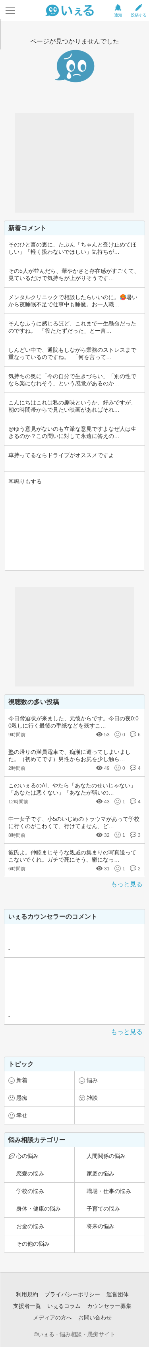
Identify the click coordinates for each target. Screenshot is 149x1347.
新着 (21, 1080)
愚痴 (21, 1098)
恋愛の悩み (30, 1173)
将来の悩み (100, 1226)
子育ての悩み (103, 1208)
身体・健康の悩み (38, 1208)
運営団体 (117, 1294)
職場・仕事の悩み (109, 1191)
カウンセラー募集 (109, 1306)
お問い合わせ (95, 1317)
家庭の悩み (100, 1173)
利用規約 (27, 1294)
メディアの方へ (52, 1317)
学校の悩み (30, 1191)
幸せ (21, 1115)
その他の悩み (33, 1244)
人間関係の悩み (106, 1156)
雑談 (92, 1098)
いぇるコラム (64, 1306)
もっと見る (127, 884)
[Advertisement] (74, 163)
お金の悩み (30, 1226)
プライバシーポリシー (72, 1294)
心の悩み (27, 1156)
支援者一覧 (27, 1306)
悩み (92, 1080)
